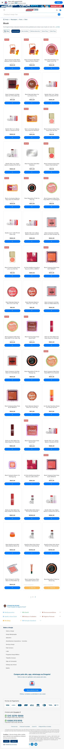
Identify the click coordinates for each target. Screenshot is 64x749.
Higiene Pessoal (49, 616)
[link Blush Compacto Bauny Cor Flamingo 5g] (12, 464)
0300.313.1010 (14, 720)
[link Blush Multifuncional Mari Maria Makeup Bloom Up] (12, 534)
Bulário (8, 668)
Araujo (6, 19)
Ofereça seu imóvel (11, 664)
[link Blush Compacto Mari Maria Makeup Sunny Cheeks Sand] (12, 49)
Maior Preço (53, 31)
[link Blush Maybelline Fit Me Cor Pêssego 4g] (32, 360)
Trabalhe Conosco (11, 658)
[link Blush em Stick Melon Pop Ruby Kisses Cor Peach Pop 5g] (12, 499)
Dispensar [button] (14, 741)
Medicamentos (9, 612)
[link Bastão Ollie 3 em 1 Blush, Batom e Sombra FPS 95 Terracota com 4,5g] (51, 83)
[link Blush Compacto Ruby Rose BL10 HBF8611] (51, 257)
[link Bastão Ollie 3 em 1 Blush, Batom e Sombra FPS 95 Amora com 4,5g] (51, 430)
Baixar (58, 2)
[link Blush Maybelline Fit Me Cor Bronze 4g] (51, 568)
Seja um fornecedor (11, 661)
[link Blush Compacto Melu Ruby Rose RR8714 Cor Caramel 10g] (51, 360)
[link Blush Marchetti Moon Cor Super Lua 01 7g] (51, 49)
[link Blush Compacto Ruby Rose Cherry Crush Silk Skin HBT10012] (51, 153)
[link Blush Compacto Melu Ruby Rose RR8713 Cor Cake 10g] (12, 326)
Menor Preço (45, 31)
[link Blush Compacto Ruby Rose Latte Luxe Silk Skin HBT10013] (12, 257)
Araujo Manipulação (11, 634)
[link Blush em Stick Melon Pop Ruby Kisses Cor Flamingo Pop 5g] (51, 326)
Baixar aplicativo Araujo (32, 690)
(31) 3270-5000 (15, 716)
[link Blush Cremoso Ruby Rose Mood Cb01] (32, 430)
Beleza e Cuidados (30, 616)
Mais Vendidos (25, 31)
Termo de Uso (14, 726)
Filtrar (7, 31)
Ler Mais (58, 26)
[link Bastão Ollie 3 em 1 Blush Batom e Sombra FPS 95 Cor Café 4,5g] (12, 153)
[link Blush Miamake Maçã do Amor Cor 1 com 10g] (32, 291)
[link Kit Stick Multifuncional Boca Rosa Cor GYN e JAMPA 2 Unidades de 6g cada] (32, 257)
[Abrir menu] (4, 10)
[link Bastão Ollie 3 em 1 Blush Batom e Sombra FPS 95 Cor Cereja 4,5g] (51, 499)
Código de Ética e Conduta (45, 726)
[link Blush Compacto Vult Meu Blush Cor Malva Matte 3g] (51, 291)
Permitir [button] (6, 741)
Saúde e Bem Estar (11, 616)
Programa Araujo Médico (12, 654)
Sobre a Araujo (10, 631)
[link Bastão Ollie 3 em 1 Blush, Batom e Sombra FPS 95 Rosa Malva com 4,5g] (12, 118)
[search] (32, 14)
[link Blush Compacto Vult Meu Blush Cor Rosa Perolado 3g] (51, 222)
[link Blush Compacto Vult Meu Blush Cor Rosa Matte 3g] (12, 568)
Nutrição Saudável (30, 620)
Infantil (26, 612)
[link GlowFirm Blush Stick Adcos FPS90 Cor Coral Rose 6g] (32, 534)
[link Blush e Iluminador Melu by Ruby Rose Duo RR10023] (32, 118)
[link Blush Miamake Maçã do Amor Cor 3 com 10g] (32, 395)
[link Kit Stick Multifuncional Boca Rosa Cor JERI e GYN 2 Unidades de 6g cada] (32, 464)
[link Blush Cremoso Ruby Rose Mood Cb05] (32, 326)
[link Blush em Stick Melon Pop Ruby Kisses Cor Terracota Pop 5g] (12, 430)
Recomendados (15, 31)
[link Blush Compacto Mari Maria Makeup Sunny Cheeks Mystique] (32, 49)
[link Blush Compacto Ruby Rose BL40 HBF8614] (51, 464)
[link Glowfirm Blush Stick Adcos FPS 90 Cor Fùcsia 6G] (32, 499)
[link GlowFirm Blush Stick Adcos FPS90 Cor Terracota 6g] (51, 534)
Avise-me (33, 587)
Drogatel (16, 712)
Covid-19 (34, 726)
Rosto (20, 19)
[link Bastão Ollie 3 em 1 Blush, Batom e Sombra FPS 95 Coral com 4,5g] (32, 222)
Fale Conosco (9, 647)
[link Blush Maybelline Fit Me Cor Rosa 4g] (32, 187)
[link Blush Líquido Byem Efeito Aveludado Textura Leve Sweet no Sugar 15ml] (32, 568)
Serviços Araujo (10, 644)
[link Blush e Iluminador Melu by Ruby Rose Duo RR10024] (12, 187)
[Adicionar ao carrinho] (12, 68)
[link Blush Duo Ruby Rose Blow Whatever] (32, 153)
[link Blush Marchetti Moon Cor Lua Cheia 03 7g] (32, 83)
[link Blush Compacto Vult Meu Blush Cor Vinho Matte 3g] (12, 83)
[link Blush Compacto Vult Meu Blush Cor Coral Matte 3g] (12, 360)
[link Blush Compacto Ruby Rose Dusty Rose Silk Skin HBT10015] (51, 118)
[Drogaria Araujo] (32, 10)
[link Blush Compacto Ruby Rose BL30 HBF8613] (12, 395)
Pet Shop (7, 620)
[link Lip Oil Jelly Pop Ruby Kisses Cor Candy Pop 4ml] (51, 395)
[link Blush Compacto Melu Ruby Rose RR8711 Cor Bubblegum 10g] (51, 187)
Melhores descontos (35, 31)
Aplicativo (8, 637)
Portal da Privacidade (25, 726)
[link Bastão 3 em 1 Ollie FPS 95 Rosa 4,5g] (12, 222)
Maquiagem (14, 19)
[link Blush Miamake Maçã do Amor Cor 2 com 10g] (12, 291)
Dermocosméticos (50, 612)
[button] (10, 744)
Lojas (7, 651)
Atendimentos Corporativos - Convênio (16, 641)
